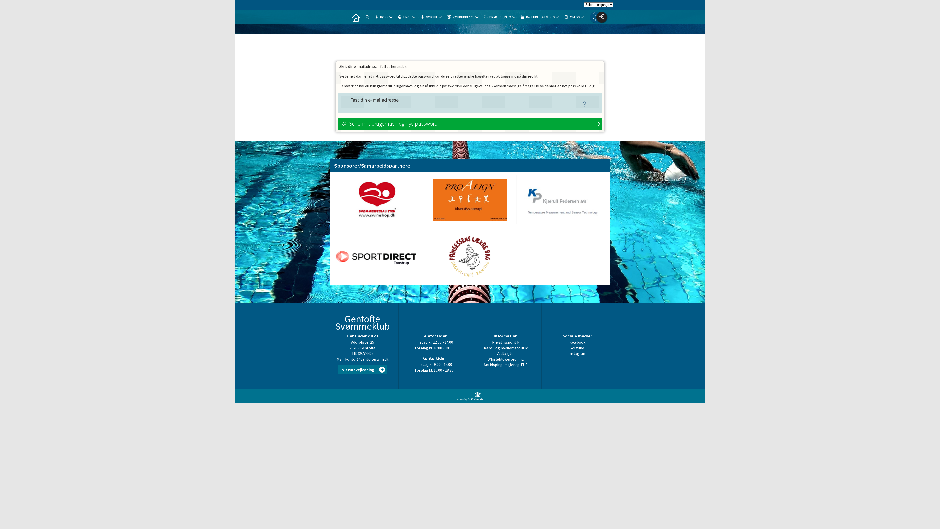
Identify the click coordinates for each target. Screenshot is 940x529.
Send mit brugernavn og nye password (393, 123)
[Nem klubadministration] (470, 399)
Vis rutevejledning (358, 369)
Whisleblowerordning (506, 359)
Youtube (577, 347)
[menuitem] (356, 17)
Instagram (577, 353)
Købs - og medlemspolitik (506, 347)
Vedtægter (506, 353)
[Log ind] (601, 17)
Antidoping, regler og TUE (506, 364)
